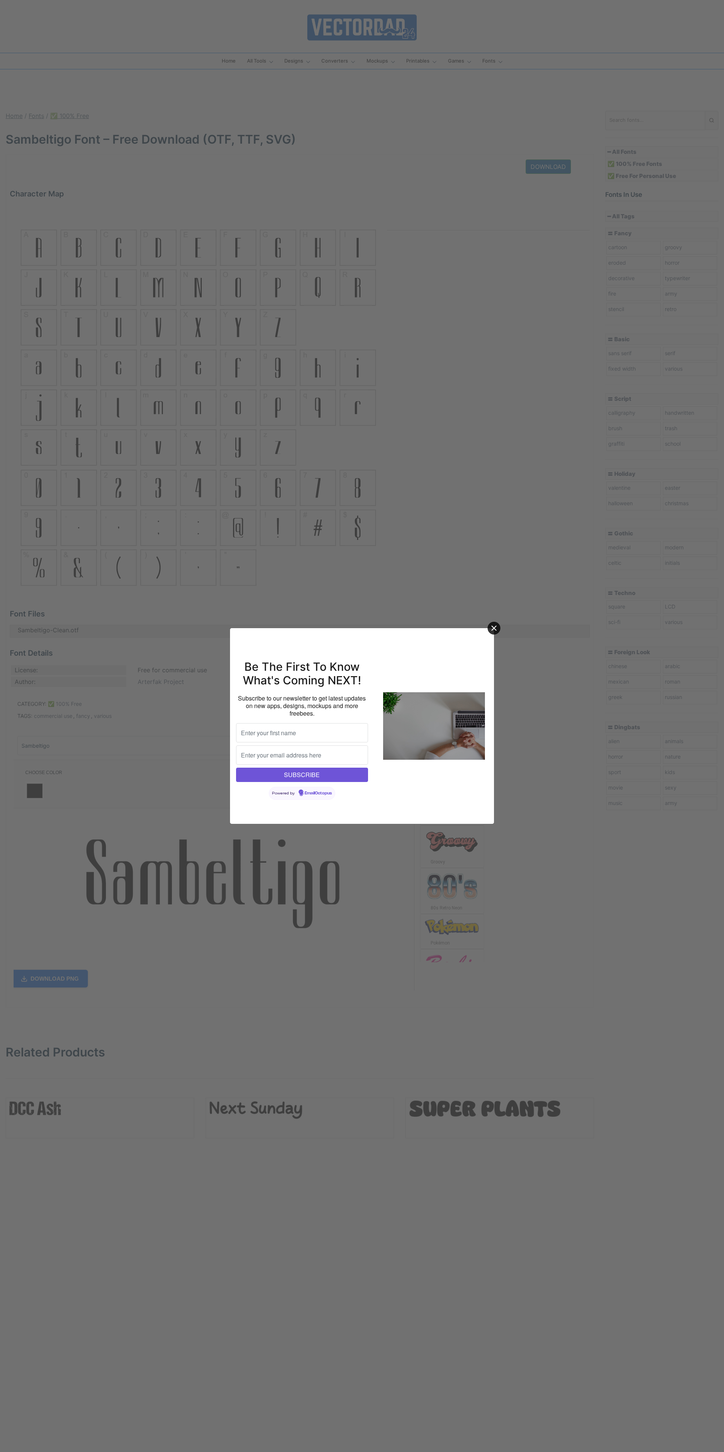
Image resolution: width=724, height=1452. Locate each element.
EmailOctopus (318, 793)
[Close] (494, 628)
